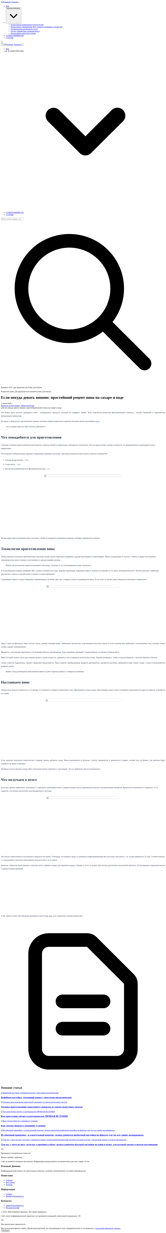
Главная (9, 1180)
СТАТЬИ (9, 38)
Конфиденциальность (15, 1196)
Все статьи (10, 1182)
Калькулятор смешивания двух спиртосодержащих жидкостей (36, 27)
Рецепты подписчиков (10, 406)
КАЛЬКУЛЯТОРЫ (13, 8)
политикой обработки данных (107, 1228)
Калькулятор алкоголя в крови (23, 33)
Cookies (9, 1194)
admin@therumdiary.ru (15, 1206)
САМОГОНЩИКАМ (15, 36)
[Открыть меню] (2, 44)
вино (98, 421)
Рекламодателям (12, 1208)
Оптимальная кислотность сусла (24, 29)
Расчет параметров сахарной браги (25, 31)
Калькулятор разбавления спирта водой (27, 25)
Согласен (5, 1231)
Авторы (9, 1185)
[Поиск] (2, 42)
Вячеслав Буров (27, 406)
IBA (7, 6)
